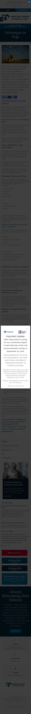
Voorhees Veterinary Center (13, 373)
